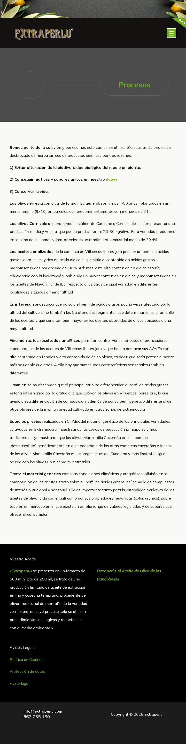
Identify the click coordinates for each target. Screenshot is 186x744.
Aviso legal (19, 683)
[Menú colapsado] (171, 33)
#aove (112, 179)
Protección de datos (27, 671)
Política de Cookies (26, 659)
